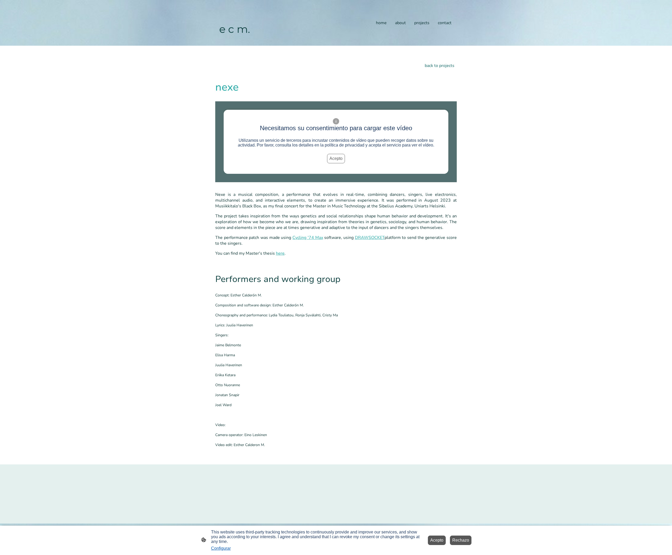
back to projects (439, 66)
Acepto (336, 158)
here (280, 253)
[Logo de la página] (234, 41)
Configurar (221, 548)
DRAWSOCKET (370, 237)
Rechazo (460, 540)
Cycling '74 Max (307, 237)
